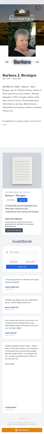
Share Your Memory (14, 230)
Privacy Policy (16, 424)
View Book (10, 200)
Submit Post (22, 267)
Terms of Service (28, 424)
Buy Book (22, 200)
